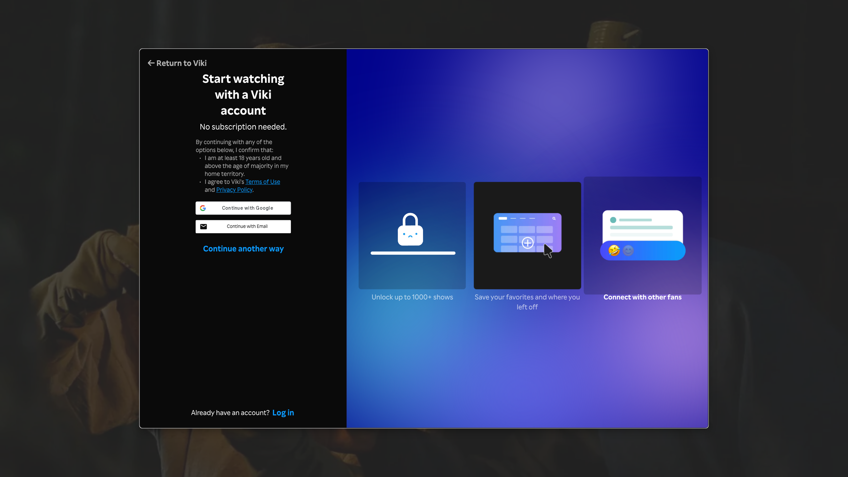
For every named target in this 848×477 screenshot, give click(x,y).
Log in (283, 413)
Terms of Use (262, 181)
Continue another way (243, 248)
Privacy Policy (234, 189)
